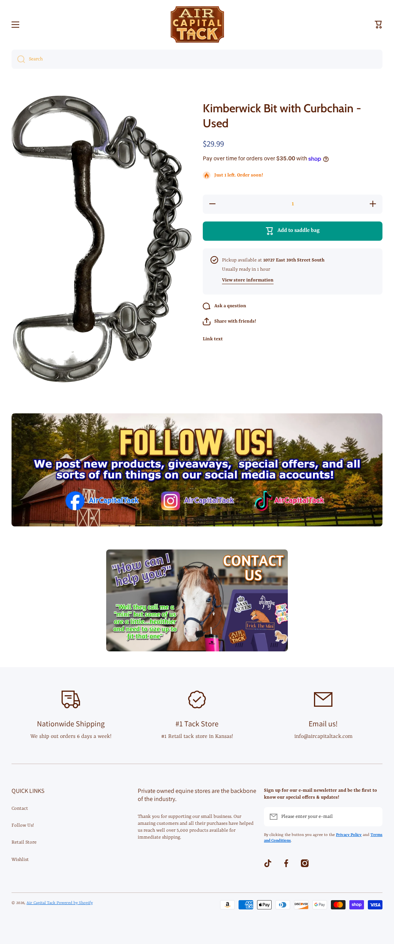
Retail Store (24, 842)
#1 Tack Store (197, 724)
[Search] (18, 59)
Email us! (323, 724)
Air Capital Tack (42, 903)
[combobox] (197, 59)
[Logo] (197, 24)
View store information (248, 280)
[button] (378, 24)
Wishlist (20, 859)
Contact (20, 808)
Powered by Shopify (75, 903)
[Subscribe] (372, 816)
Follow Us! (23, 825)
